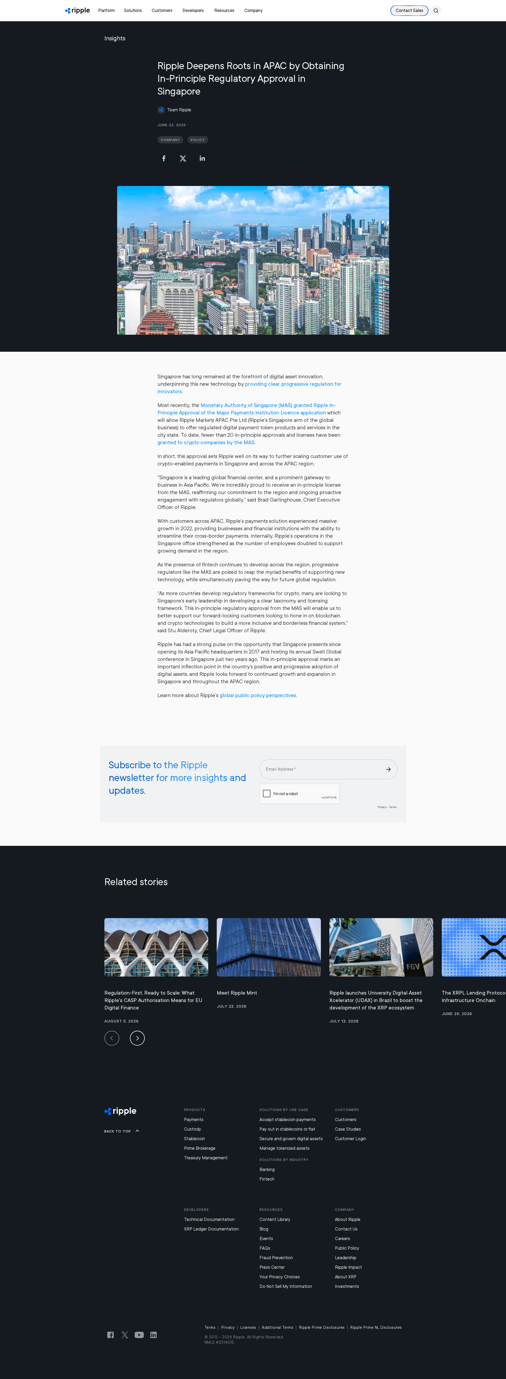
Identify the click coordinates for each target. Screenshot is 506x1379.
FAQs (265, 1248)
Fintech (267, 1179)
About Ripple (347, 1219)
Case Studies (348, 1129)
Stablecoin (194, 1138)
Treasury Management (206, 1157)
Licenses (248, 1327)
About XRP (345, 1276)
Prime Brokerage (199, 1148)
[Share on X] (183, 158)
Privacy (228, 1327)
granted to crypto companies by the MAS (206, 442)
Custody (192, 1129)
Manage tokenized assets (284, 1148)
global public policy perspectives (258, 695)
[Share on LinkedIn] (202, 158)
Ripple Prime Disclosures (322, 1327)
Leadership (345, 1257)
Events (266, 1238)
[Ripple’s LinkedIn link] (153, 1335)
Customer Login (350, 1138)
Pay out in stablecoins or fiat (287, 1129)
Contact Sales (409, 10)
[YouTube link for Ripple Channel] (139, 1335)
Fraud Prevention (276, 1257)
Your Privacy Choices (280, 1276)
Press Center (272, 1267)
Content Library (275, 1219)
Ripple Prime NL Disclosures (376, 1327)
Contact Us (346, 1229)
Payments (193, 1119)
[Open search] (436, 10)
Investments (347, 1286)
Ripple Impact (348, 1267)
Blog (264, 1229)
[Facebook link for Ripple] (110, 1335)
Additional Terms (277, 1327)
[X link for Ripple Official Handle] (125, 1335)
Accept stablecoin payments (288, 1119)
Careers (342, 1238)
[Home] (77, 10)
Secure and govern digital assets (291, 1138)
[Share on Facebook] (164, 158)
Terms (210, 1327)
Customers (345, 1119)
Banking (267, 1169)
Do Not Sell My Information (286, 1286)
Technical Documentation (209, 1219)
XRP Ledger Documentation (211, 1229)
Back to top (117, 1131)
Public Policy (347, 1248)
